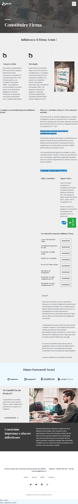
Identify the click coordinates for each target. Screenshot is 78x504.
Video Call (73, 222)
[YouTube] (36, 484)
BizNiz (42, 477)
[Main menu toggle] (74, 4)
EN (7, 503)
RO (7, 500)
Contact (51, 477)
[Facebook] (42, 484)
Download (66, 241)
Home (26, 477)
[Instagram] (47, 484)
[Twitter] (31, 484)
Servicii (34, 477)
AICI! (55, 126)
